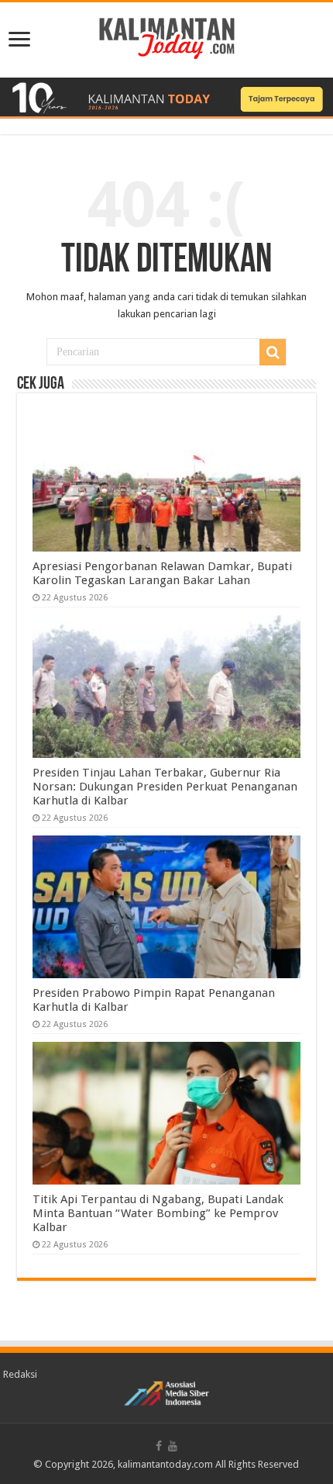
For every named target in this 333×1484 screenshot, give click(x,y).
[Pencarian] (272, 352)
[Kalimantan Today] (167, 37)
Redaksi (20, 1374)
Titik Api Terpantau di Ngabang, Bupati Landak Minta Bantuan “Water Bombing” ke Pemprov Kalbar (158, 1213)
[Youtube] (172, 1446)
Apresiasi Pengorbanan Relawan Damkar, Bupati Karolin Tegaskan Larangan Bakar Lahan (162, 573)
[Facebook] (158, 1446)
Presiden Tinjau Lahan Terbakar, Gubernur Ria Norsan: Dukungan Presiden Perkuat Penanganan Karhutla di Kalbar (165, 787)
